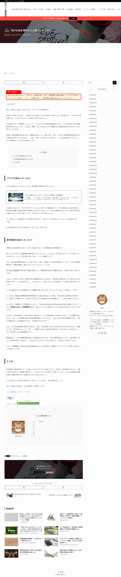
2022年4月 (93, 197)
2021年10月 (93, 220)
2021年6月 (93, 236)
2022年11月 (93, 169)
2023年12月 (93, 118)
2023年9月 (93, 130)
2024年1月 (93, 114)
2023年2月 (93, 157)
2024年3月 (93, 110)
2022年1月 (93, 208)
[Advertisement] (60, 57)
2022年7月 (93, 185)
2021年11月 (93, 216)
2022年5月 (93, 193)
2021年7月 (93, 232)
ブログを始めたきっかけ (23, 156)
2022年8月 (93, 181)
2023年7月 (93, 138)
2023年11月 (93, 122)
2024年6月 (93, 106)
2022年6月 (93, 189)
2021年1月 (93, 255)
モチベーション (17, 456)
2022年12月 (93, 165)
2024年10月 (93, 103)
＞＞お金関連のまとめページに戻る (18, 392)
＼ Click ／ (73, 18)
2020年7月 (93, 279)
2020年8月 (93, 275)
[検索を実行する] (114, 82)
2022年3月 (93, 200)
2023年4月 (93, 150)
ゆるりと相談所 (6, 9)
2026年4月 (93, 95)
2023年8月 (93, 134)
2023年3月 (93, 153)
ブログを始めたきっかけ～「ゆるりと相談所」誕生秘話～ (44, 195)
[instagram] (102, 333)
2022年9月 (93, 177)
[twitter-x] (99, 333)
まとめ (17, 162)
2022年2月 (93, 204)
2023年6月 (93, 142)
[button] (24, 82)
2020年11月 (93, 263)
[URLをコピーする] (63, 82)
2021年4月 (93, 244)
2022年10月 (93, 173)
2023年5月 (93, 146)
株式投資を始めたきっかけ (24, 159)
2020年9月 (93, 271)
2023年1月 (93, 161)
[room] (105, 333)
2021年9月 (93, 224)
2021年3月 (93, 247)
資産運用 (24, 456)
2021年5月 (93, 240)
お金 (8, 34)
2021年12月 (93, 212)
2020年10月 (93, 267)
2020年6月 (93, 283)
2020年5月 (93, 287)
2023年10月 (93, 126)
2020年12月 (93, 259)
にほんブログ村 (11, 404)
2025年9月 (93, 99)
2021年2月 (93, 251)
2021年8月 (93, 228)
